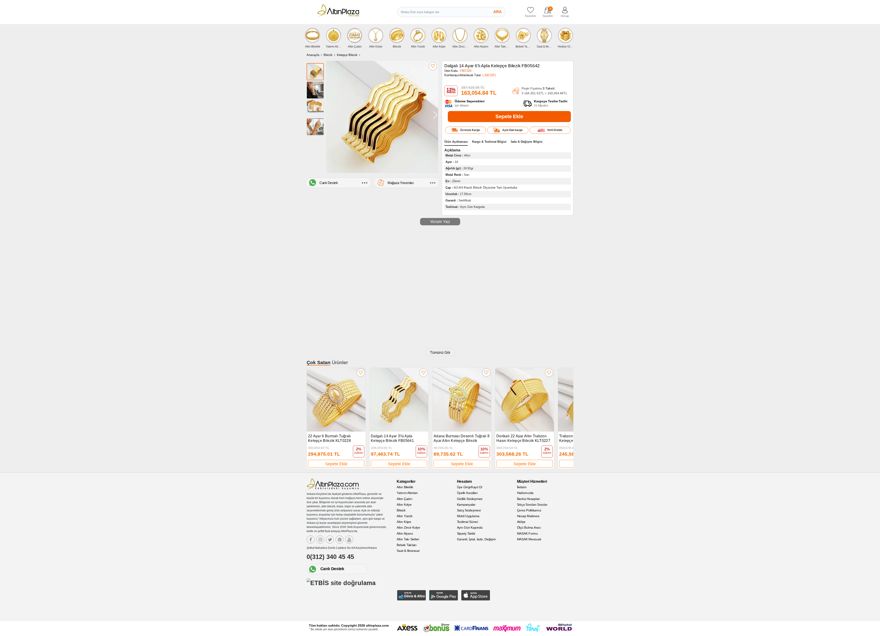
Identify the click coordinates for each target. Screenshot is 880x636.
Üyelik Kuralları (467, 493)
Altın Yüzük (404, 516)
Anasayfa (313, 55)
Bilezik (328, 55)
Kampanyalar (466, 504)
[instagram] (320, 540)
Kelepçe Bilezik (347, 55)
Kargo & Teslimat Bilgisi (489, 141)
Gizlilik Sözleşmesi (469, 499)
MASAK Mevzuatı (529, 539)
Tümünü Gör (440, 352)
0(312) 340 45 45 (330, 556)
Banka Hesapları (528, 499)
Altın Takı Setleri (408, 539)
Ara (497, 12)
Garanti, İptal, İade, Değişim (476, 539)
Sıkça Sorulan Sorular (532, 504)
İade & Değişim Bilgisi (526, 141)
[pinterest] (340, 540)
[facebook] (311, 540)
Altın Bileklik (405, 487)
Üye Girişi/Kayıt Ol (469, 487)
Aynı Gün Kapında (470, 527)
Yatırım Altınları (407, 493)
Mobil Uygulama (468, 516)
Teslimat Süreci (467, 522)
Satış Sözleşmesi (469, 510)
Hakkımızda (525, 493)
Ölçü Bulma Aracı (529, 527)
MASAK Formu (527, 533)
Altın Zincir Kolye (408, 527)
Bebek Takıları (407, 545)
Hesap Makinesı (528, 516)
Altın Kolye (404, 504)
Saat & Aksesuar (408, 550)
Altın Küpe (404, 522)
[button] (435, 115)
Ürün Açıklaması (456, 141)
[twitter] (330, 540)
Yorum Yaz (440, 221)
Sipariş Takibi (466, 533)
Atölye (521, 522)
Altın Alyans (405, 533)
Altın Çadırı (404, 499)
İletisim (522, 487)
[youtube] (349, 540)
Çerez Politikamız (529, 510)
